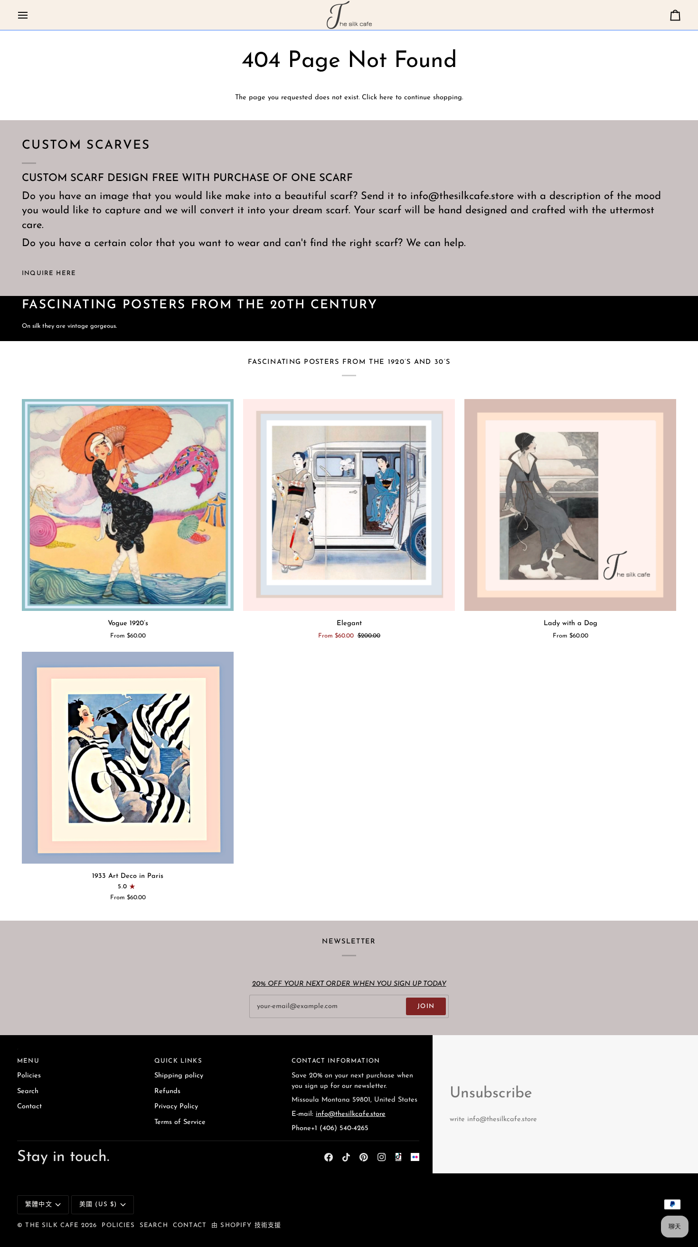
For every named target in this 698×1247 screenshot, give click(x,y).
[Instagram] (381, 1157)
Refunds (167, 1091)
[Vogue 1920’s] (128, 505)
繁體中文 (38, 1204)
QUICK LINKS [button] (178, 1061)
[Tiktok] (346, 1157)
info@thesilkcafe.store (351, 1114)
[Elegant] (349, 505)
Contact (29, 1106)
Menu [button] (28, 1061)
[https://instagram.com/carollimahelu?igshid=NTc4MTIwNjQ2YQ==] (415, 1157)
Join (425, 1006)
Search (27, 1091)
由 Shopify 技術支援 (246, 1225)
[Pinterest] (363, 1157)
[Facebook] (328, 1157)
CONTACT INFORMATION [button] (336, 1061)
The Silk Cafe (51, 1225)
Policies (29, 1075)
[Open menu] (31, 15)
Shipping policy (178, 1075)
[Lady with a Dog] (570, 505)
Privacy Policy (176, 1106)
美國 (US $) (98, 1204)
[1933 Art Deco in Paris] (128, 758)
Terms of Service (180, 1122)
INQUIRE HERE (49, 273)
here (386, 97)
